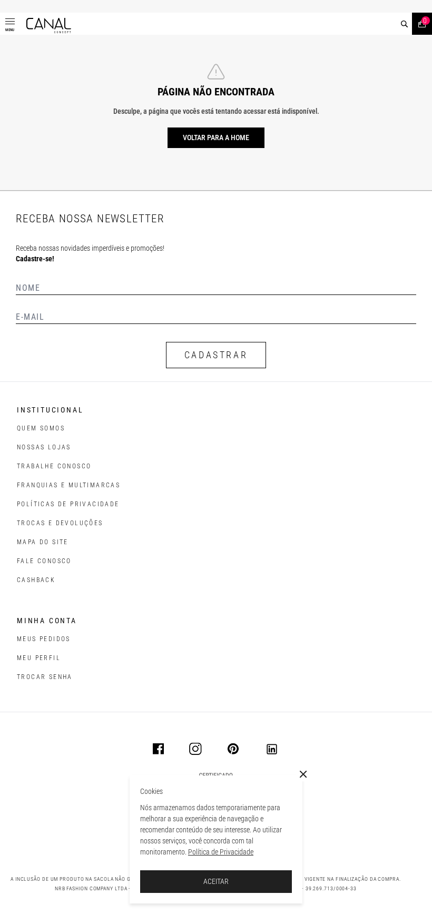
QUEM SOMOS (41, 428)
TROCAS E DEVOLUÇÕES (60, 523)
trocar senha (45, 677)
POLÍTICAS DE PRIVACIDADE (68, 504)
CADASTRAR (216, 354)
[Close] (303, 774)
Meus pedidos (44, 639)
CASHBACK (36, 580)
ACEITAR (216, 881)
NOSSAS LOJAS (44, 447)
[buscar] (404, 24)
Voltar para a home (216, 137)
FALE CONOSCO (44, 561)
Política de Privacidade (220, 852)
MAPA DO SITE (42, 542)
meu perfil (39, 658)
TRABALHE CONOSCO (54, 466)
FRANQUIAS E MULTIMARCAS (68, 485)
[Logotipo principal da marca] (48, 25)
